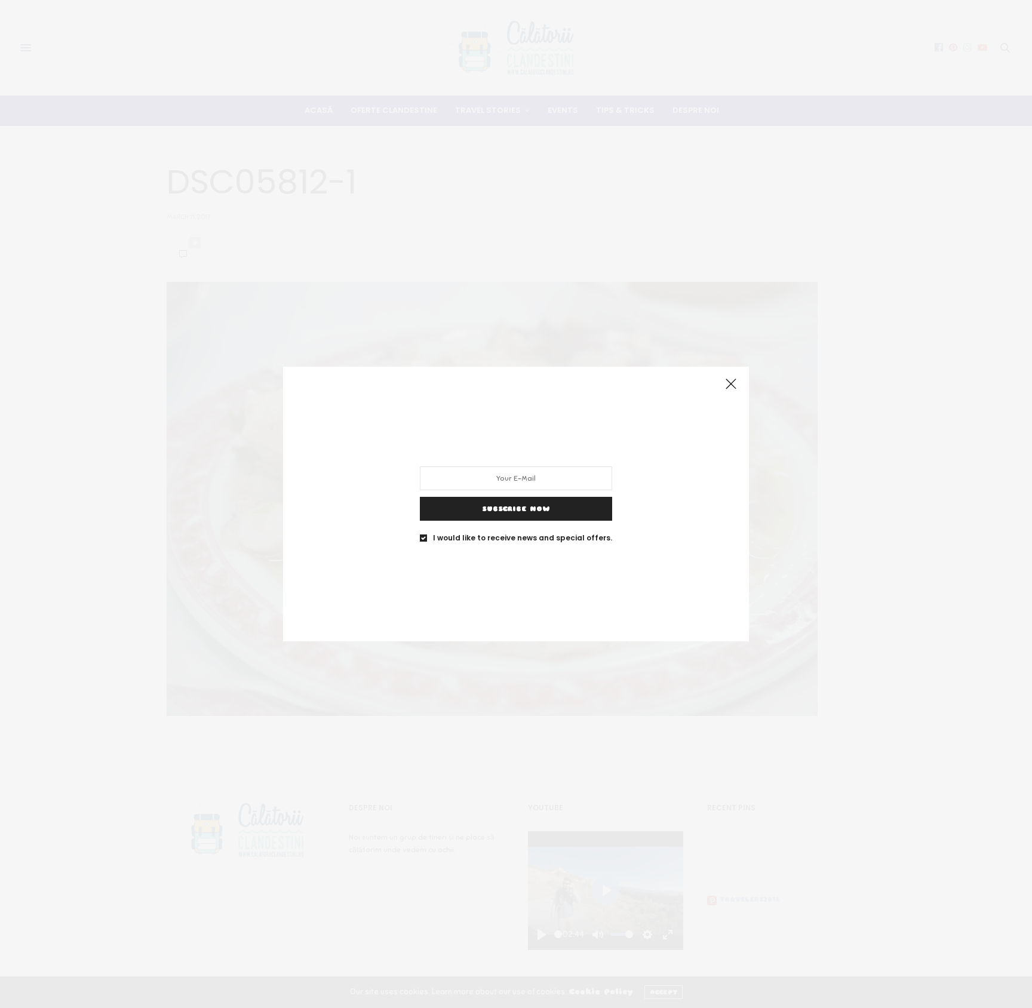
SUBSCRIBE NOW (516, 509)
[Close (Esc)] (731, 385)
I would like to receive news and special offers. (522, 538)
